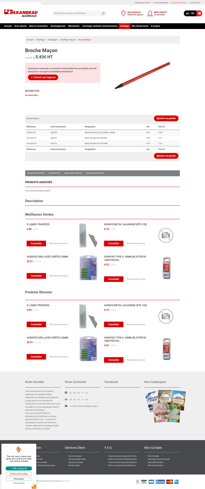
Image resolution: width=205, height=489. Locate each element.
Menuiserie (73, 26)
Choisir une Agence (45, 77)
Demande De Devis (156, 462)
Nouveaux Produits (95, 173)
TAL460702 (31, 143)
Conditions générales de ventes (42, 465)
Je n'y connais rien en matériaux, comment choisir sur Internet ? (135, 465)
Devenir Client (74, 465)
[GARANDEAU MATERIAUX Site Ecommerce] (21, 14)
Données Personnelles (38, 462)
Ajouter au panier (166, 118)
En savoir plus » (32, 95)
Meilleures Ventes (73, 173)
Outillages (52, 39)
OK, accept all (20, 468)
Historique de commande (159, 459)
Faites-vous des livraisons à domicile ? (124, 456)
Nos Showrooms (140, 26)
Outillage (124, 26)
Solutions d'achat (75, 462)
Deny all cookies (20, 474)
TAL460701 (31, 138)
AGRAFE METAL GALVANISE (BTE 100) (125, 224)
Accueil (8, 26)
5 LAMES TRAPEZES (38, 224)
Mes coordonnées (155, 465)
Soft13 (66, 481)
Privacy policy (19, 483)
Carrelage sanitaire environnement (99, 26)
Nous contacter (75, 456)
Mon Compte (153, 456)
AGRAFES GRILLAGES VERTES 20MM (47, 256)
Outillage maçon (67, 39)
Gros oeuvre (20, 26)
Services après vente (77, 459)
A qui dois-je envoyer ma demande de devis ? (127, 462)
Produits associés (36, 173)
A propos (155, 26)
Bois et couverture (38, 26)
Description (54, 173)
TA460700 (30, 132)
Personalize (19, 479)
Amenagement (57, 26)
